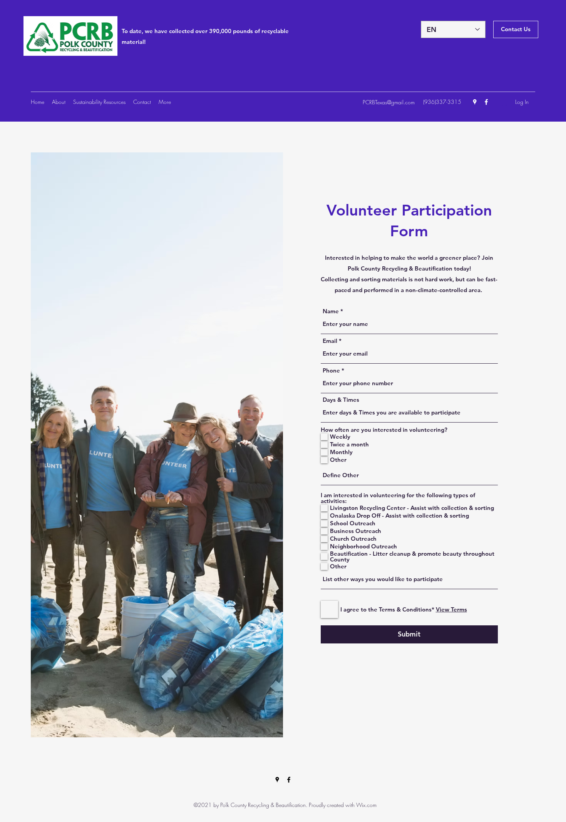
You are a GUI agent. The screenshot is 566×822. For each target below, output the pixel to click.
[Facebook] (486, 102)
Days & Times (341, 400)
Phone (331, 370)
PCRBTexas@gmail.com (389, 102)
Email (330, 341)
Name (331, 311)
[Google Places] (475, 102)
